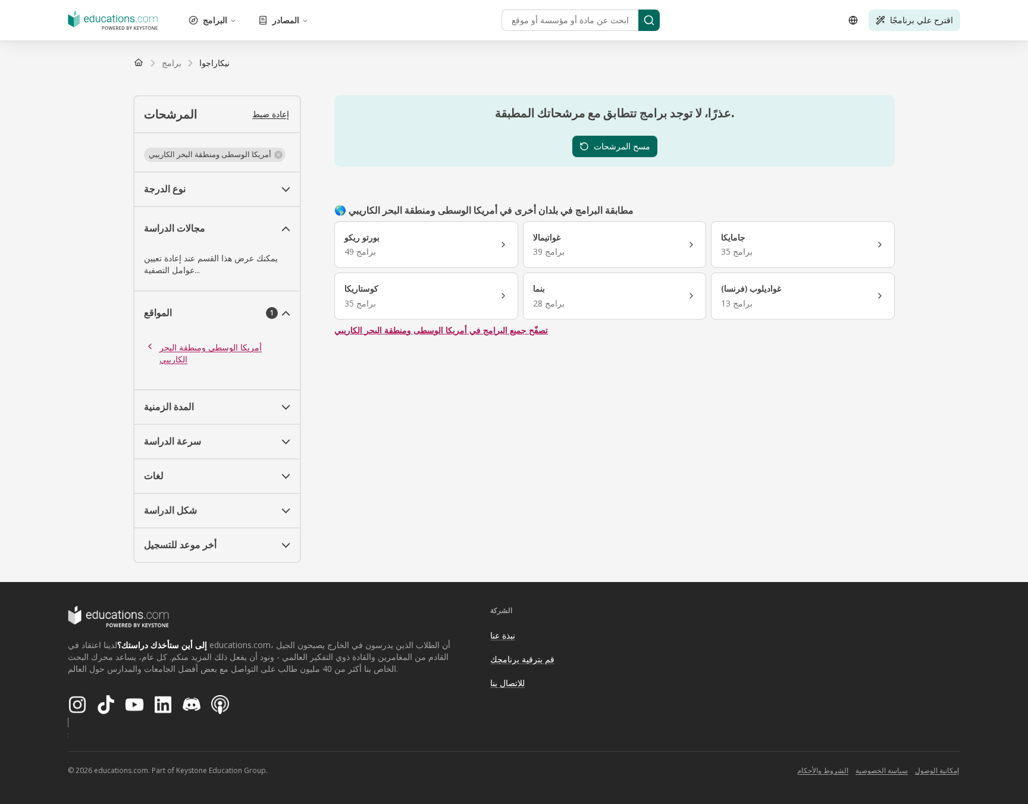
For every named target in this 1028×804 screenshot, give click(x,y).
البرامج (215, 20)
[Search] (649, 20)
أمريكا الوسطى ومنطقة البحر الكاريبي (210, 353)
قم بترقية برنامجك (522, 659)
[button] (215, 155)
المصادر (285, 20)
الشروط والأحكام (822, 770)
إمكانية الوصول (937, 770)
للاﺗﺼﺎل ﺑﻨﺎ (507, 683)
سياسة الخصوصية (881, 770)
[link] (214, 63)
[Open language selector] (853, 20)
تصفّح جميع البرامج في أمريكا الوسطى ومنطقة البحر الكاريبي (441, 330)
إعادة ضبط (270, 114)
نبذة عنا (502, 635)
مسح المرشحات (622, 146)
